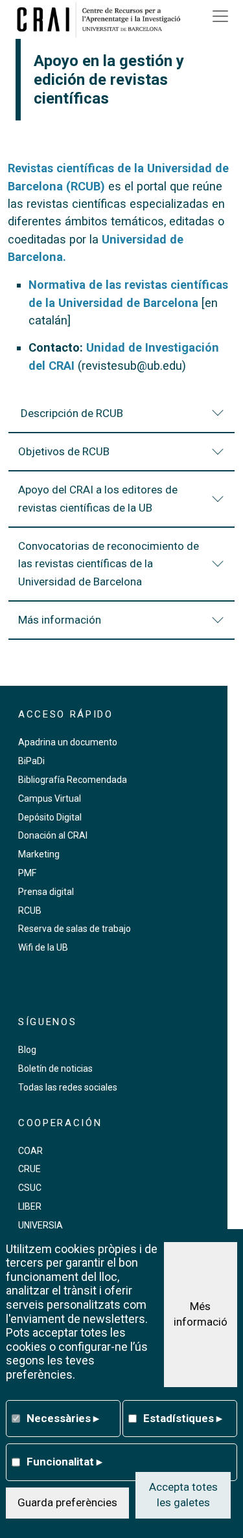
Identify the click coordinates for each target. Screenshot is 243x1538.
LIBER (29, 1206)
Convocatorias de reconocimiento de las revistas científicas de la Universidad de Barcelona (108, 563)
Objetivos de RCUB (64, 451)
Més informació (200, 1314)
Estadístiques (182, 1418)
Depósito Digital (50, 817)
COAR (30, 1151)
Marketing (39, 854)
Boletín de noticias (55, 1068)
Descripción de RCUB (70, 413)
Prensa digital (46, 892)
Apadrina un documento (67, 742)
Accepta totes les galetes (183, 1494)
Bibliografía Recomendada (72, 780)
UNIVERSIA (40, 1225)
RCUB (29, 910)
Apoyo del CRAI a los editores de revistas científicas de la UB (98, 498)
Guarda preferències (67, 1502)
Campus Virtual (49, 798)
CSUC (29, 1187)
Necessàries (63, 1418)
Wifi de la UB (43, 947)
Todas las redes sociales (67, 1087)
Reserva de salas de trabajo (74, 928)
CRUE (29, 1169)
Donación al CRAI (52, 835)
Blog (27, 1050)
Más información (59, 619)
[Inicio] (103, 19)
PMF (27, 873)
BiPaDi (31, 761)
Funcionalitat (64, 1461)
